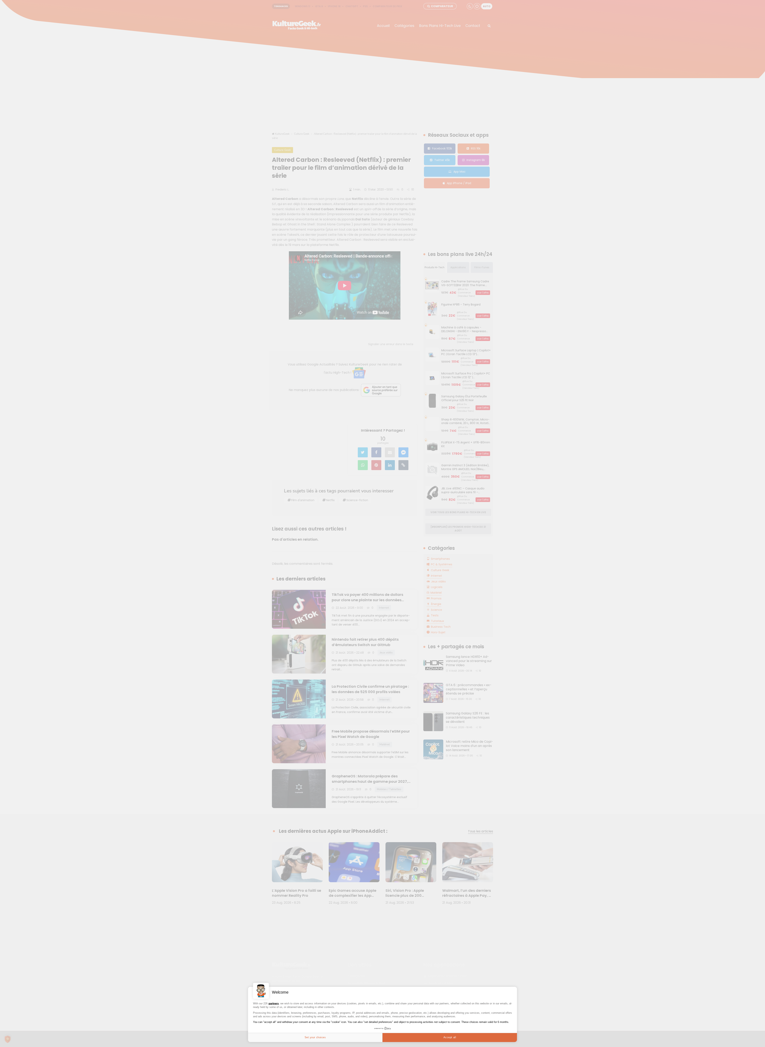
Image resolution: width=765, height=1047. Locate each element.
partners (274, 1003)
